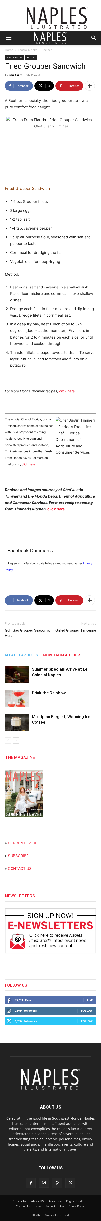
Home (9, 50)
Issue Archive (55, 1206)
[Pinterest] (57, 1183)
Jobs (38, 1206)
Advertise (55, 1201)
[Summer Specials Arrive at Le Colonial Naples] (17, 674)
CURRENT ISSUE (22, 843)
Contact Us (23, 1206)
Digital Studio (75, 1201)
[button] (8, 38)
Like (90, 1000)
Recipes (47, 50)
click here (67, 391)
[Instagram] (44, 1183)
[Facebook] (31, 1183)
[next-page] (16, 740)
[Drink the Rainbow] (17, 698)
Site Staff (15, 74)
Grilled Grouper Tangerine (75, 630)
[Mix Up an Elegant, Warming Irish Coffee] (17, 722)
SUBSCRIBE (18, 855)
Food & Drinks (27, 50)
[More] (90, 86)
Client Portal (77, 1206)
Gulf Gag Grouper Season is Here (27, 633)
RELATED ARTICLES (21, 655)
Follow (87, 1010)
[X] (70, 1183)
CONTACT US (20, 868)
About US (37, 1201)
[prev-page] (8, 740)
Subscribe (19, 1201)
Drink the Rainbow (49, 692)
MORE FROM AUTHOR (61, 655)
